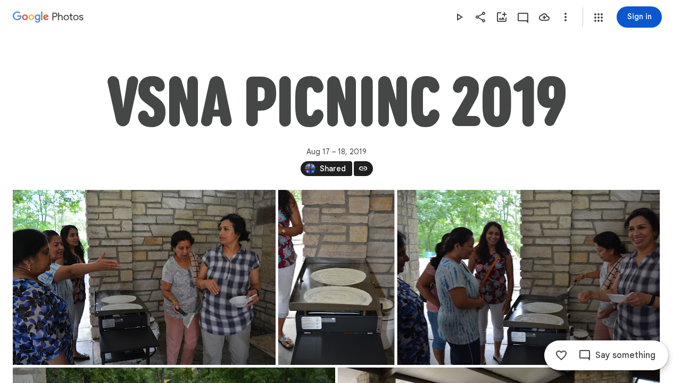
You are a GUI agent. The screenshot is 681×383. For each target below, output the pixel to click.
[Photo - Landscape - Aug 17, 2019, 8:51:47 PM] (528, 277)
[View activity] (523, 17)
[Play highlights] (459, 17)
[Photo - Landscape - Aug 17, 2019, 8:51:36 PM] (144, 277)
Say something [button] (625, 355)
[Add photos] (501, 17)
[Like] (561, 355)
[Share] (480, 17)
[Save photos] (544, 17)
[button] (598, 17)
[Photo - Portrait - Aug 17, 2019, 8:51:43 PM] (336, 277)
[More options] (565, 17)
